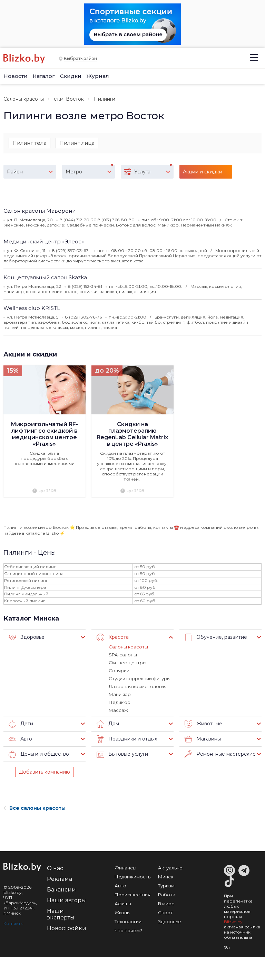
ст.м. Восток (69, 99)
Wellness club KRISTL (31, 308)
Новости (15, 76)
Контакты (13, 923)
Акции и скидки (30, 354)
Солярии (119, 670)
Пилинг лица (77, 143)
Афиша (123, 903)
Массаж (118, 710)
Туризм (166, 885)
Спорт (165, 912)
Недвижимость (132, 876)
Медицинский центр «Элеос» (43, 241)
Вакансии (61, 889)
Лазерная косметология (138, 686)
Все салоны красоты (37, 808)
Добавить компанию (44, 772)
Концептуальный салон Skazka (45, 277)
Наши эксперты (61, 914)
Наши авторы (66, 900)
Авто (120, 885)
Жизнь (122, 912)
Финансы (125, 867)
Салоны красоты (23, 99)
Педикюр (119, 702)
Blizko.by (233, 921)
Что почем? (128, 930)
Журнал (98, 76)
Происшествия (132, 894)
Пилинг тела (29, 143)
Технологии (128, 921)
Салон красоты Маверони (39, 211)
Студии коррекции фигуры (139, 678)
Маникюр (120, 694)
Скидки (70, 76)
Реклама (59, 879)
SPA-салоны (123, 654)
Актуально (170, 867)
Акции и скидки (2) (202, 174)
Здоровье (169, 921)
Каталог (44, 76)
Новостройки (66, 928)
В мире (166, 903)
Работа (166, 894)
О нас (55, 868)
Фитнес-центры (127, 662)
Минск (165, 876)
